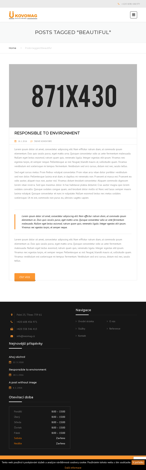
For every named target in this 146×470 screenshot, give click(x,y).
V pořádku (138, 462)
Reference (114, 328)
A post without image (23, 382)
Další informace (73, 467)
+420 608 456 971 (130, 3)
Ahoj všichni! (17, 357)
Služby (81, 328)
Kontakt (82, 335)
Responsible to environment (27, 369)
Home (12, 48)
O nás (112, 321)
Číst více (24, 277)
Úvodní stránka (86, 321)
